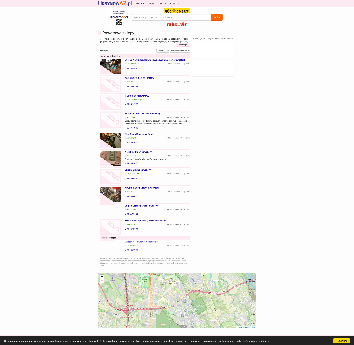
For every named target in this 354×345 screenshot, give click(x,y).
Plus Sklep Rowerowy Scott (139, 134)
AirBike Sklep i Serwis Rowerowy (142, 187)
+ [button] (102, 276)
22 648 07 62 (132, 250)
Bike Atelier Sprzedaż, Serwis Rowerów (145, 220)
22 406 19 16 (132, 128)
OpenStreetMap (249, 327)
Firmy (151, 3)
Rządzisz (175, 3)
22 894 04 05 (132, 163)
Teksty (162, 3)
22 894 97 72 (132, 86)
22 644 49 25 (132, 178)
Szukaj (217, 17)
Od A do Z (139, 3)
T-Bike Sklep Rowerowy (137, 95)
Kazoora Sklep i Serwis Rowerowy (142, 113)
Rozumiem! (342, 340)
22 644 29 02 (132, 143)
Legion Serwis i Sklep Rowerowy (141, 205)
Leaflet (239, 327)
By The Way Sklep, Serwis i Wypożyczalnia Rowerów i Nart (155, 60)
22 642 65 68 (132, 104)
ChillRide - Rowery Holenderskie (141, 241)
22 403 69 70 (132, 68)
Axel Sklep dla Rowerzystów (139, 77)
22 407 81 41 (132, 214)
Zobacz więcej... (183, 45)
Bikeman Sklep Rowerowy (138, 170)
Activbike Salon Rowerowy (138, 152)
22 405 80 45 (132, 196)
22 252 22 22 (132, 229)
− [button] (102, 280)
